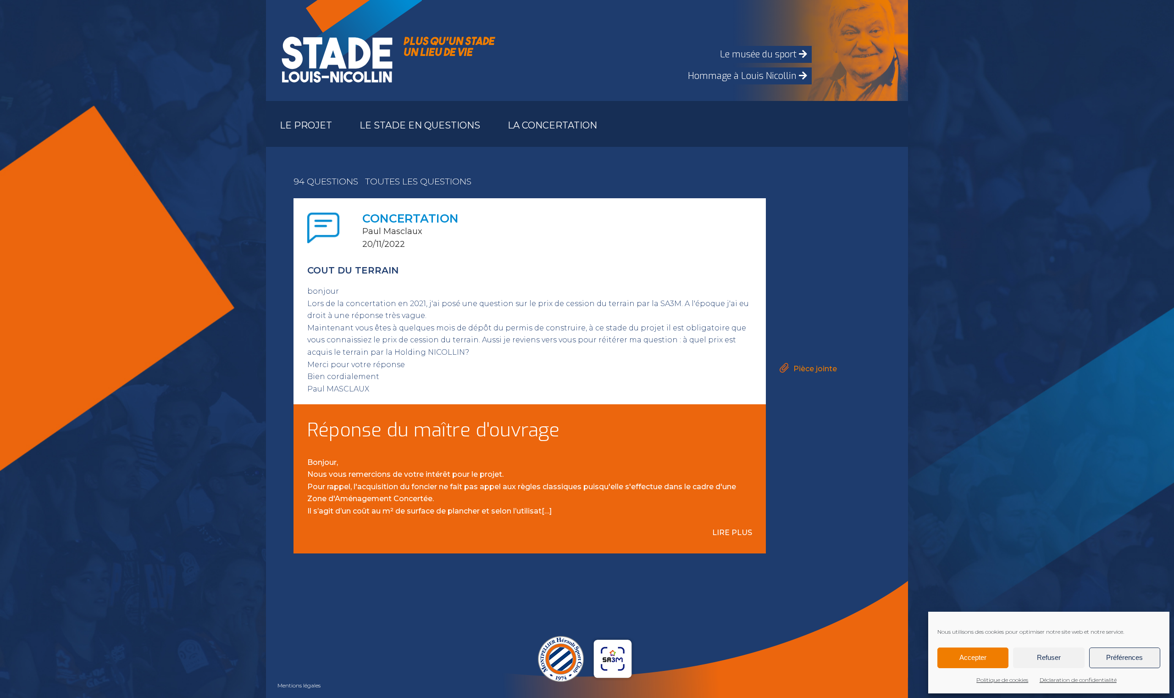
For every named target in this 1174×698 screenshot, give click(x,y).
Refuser (1049, 657)
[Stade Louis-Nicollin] (335, 50)
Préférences (1124, 657)
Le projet (306, 125)
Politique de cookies (1002, 679)
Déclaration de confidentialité (1078, 679)
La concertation (552, 125)
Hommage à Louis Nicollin (743, 76)
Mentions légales (299, 685)
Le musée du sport (759, 54)
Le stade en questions (420, 125)
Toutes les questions (418, 181)
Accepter (972, 657)
